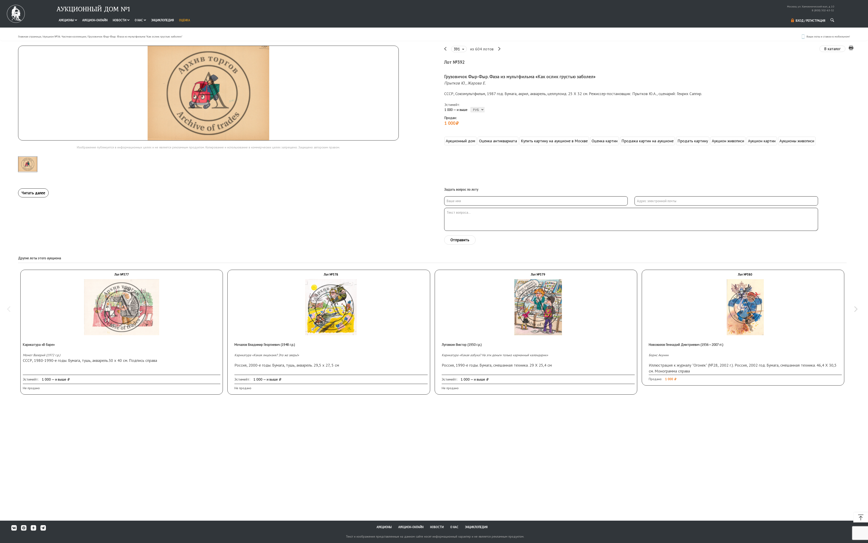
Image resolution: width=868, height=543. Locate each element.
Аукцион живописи (728, 140)
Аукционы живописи (796, 140)
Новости (120, 20)
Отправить (460, 239)
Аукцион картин (762, 140)
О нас (139, 20)
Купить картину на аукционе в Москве (554, 140)
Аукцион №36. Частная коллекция (64, 36)
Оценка (184, 20)
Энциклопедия (162, 20)
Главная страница (29, 36)
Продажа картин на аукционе (647, 140)
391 (457, 49)
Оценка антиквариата (498, 140)
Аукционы (67, 20)
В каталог (832, 48)
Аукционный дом (460, 140)
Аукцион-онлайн (95, 20)
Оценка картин (605, 140)
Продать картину (692, 140)
